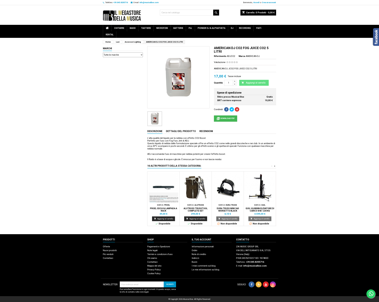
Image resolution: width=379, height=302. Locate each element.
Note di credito (199, 254)
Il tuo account (201, 239)
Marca (242, 56)
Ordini (194, 250)
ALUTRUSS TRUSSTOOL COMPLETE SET (196, 209)
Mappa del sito (154, 265)
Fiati (258, 28)
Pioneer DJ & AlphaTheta (211, 28)
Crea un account (269, 2)
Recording (245, 28)
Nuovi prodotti (110, 250)
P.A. (190, 28)
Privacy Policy (154, 269)
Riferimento (220, 56)
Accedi (256, 2)
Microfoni (162, 28)
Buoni (194, 262)
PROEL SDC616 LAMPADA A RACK (163, 209)
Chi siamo (152, 258)
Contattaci (108, 258)
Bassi (133, 28)
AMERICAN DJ (253, 56)
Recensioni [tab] (206, 131)
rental (110, 34)
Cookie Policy (153, 273)
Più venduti (108, 254)
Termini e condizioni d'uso (160, 254)
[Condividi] (226, 109)
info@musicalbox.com (149, 2)
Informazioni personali (203, 246)
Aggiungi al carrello (253, 82)
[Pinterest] (237, 109)
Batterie (178, 28)
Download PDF (225, 118)
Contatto (242, 239)
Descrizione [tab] (154, 131)
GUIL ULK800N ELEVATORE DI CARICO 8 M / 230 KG (260, 209)
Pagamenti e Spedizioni (158, 246)
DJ (232, 28)
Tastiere (146, 28)
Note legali (152, 250)
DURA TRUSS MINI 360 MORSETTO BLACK (228, 209)
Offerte (106, 246)
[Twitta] (231, 109)
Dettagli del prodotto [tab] (181, 131)
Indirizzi (195, 258)
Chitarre (119, 28)
